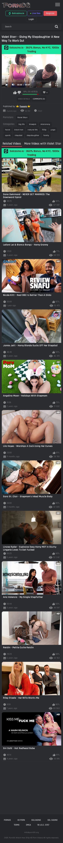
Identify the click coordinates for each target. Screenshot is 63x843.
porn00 (7, 820)
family (46, 135)
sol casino (52, 820)
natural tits (33, 130)
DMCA (28, 825)
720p (44, 130)
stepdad (18, 135)
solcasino (36, 820)
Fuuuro (23, 106)
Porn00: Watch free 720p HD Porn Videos (26, 838)
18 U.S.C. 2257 (43, 825)
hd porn (21, 820)
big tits (22, 124)
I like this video (15, 92)
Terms (16, 825)
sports (8, 135)
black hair (18, 130)
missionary (45, 124)
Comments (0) (39, 99)
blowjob (32, 124)
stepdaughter (33, 135)
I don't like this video (19, 92)
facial (7, 130)
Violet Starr (22, 117)
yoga (53, 130)
